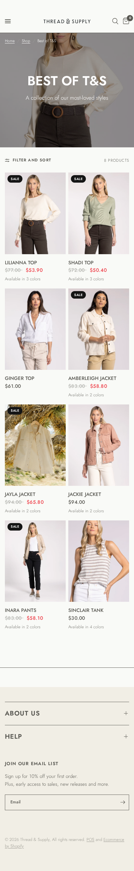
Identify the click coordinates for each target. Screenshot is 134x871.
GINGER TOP (19, 378)
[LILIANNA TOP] (35, 213)
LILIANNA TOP (21, 262)
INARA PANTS (20, 610)
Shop (26, 41)
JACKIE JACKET (84, 494)
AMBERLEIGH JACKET (92, 378)
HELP (13, 736)
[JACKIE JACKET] (98, 445)
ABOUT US (22, 713)
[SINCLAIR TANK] (98, 561)
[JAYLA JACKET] (35, 445)
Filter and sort (32, 160)
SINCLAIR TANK (85, 610)
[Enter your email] (122, 802)
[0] (125, 21)
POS (90, 839)
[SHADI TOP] (98, 213)
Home (10, 41)
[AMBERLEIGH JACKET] (98, 329)
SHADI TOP (81, 262)
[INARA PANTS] (35, 561)
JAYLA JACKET (20, 494)
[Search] (115, 21)
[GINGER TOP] (35, 329)
